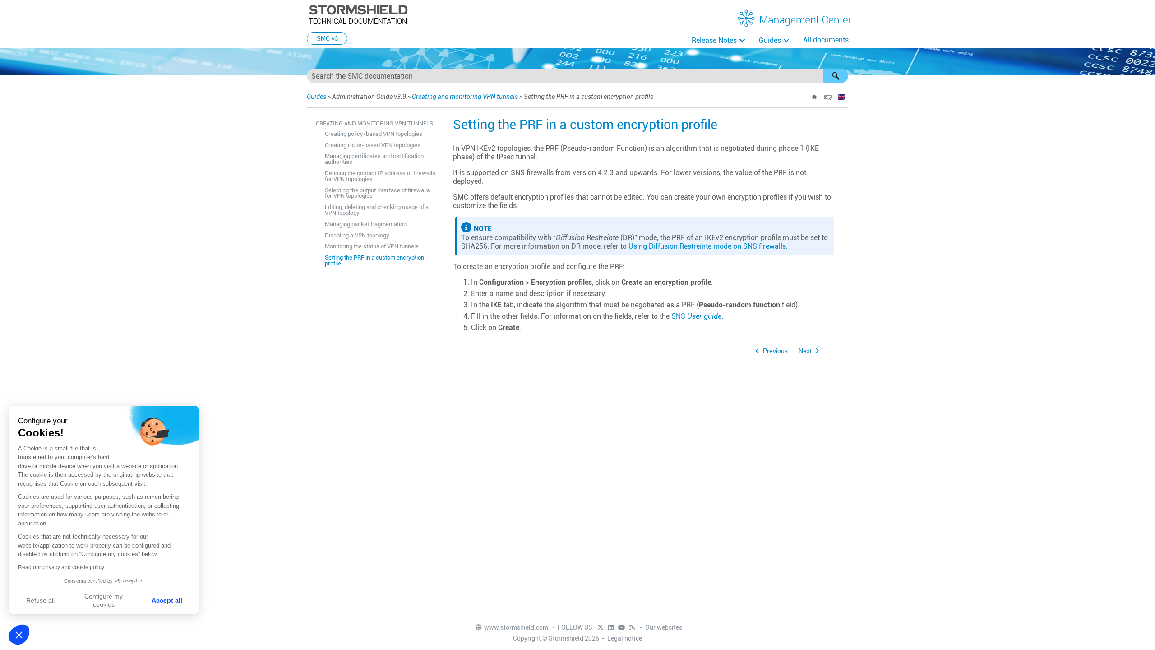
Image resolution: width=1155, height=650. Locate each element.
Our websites (663, 627)
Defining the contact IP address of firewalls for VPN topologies (380, 176)
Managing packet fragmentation (366, 224)
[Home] (814, 97)
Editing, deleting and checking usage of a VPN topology (377, 210)
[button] (835, 76)
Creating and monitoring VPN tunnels (465, 96)
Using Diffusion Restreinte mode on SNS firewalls (707, 246)
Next (805, 351)
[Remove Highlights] (828, 97)
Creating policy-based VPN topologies (373, 133)
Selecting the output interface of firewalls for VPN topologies (377, 193)
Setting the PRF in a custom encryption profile (374, 260)
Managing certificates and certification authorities (374, 159)
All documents (826, 40)
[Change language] (841, 97)
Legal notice (624, 638)
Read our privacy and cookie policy (61, 567)
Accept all (167, 600)
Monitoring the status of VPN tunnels (372, 246)
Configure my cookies (103, 600)
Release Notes (714, 40)
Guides (770, 40)
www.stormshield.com (517, 627)
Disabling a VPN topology (357, 235)
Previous (775, 351)
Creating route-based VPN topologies (372, 145)
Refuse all (40, 600)
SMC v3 (327, 38)
